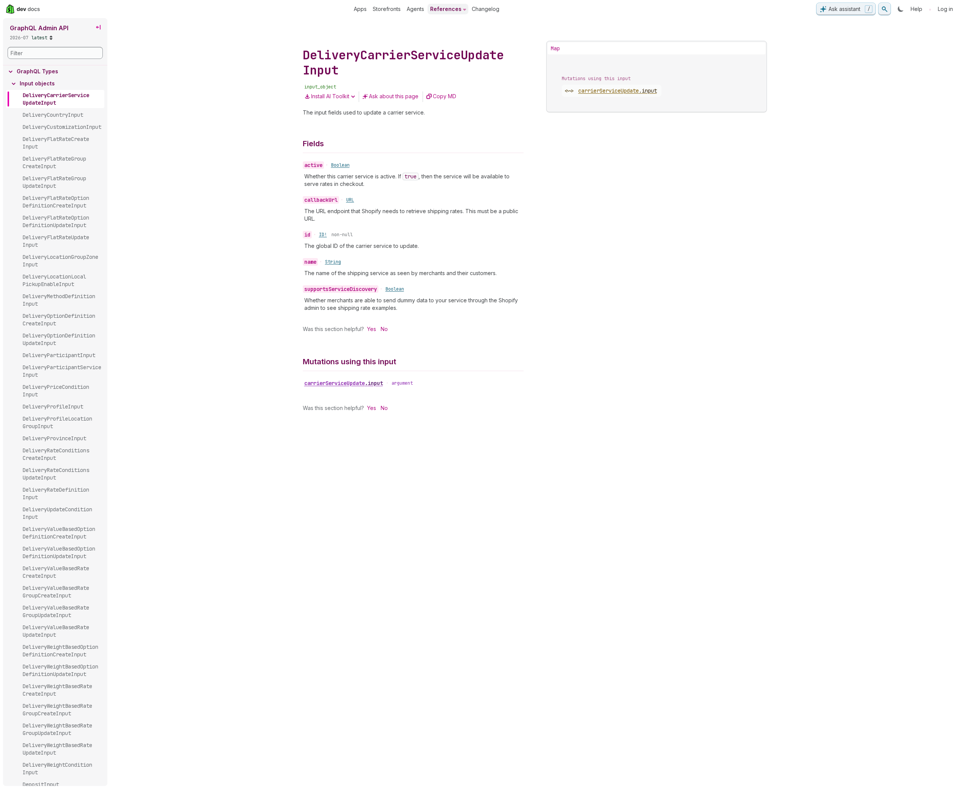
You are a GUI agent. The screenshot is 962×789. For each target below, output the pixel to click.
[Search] (884, 9)
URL (350, 200)
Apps (360, 9)
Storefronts (387, 9)
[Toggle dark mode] (901, 9)
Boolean (340, 165)
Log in (945, 9)
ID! (323, 235)
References (446, 9)
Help (916, 9)
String (333, 262)
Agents (415, 9)
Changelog (485, 9)
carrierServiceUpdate (343, 383)
